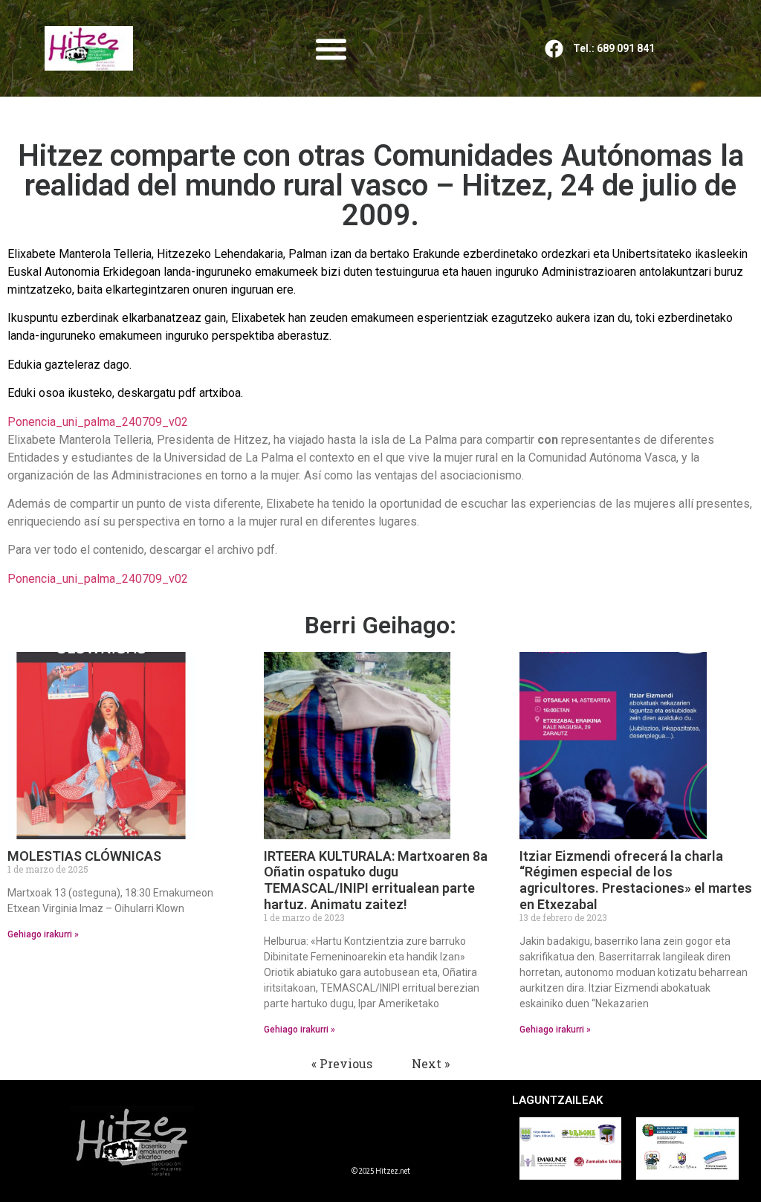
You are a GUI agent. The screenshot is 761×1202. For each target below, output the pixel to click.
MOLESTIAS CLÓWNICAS (84, 856)
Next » (431, 1063)
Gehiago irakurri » (43, 934)
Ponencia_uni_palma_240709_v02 (97, 422)
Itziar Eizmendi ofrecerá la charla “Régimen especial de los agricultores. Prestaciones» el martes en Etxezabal (635, 880)
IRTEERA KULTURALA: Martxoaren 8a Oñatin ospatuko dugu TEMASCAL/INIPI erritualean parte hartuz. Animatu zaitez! (376, 880)
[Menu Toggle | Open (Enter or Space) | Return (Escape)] (331, 48)
